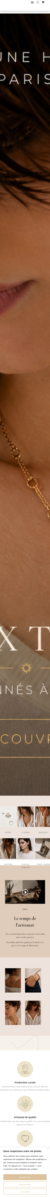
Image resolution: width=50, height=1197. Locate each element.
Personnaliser (25, 1184)
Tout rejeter (25, 1192)
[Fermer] (48, 1148)
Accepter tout (25, 1177)
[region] (25, 1172)
